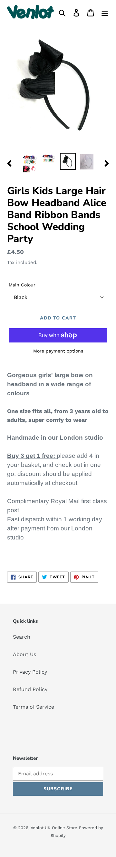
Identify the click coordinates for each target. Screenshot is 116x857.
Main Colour (22, 284)
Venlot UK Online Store (54, 827)
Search (21, 637)
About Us (24, 654)
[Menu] (105, 12)
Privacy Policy (30, 672)
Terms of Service (33, 707)
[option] (29, 163)
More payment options (58, 350)
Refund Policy (30, 689)
